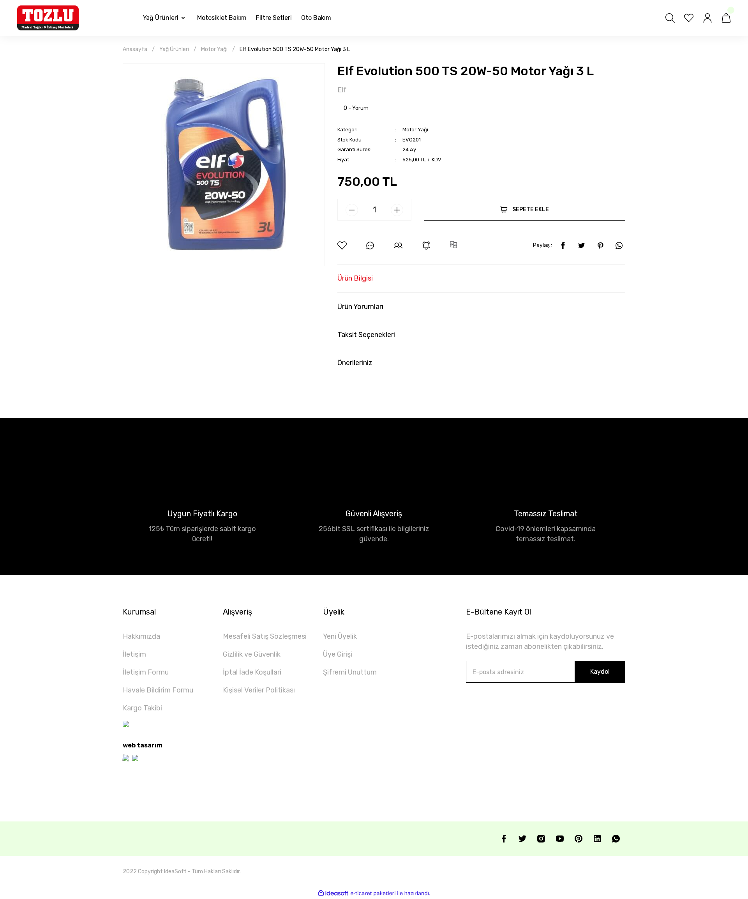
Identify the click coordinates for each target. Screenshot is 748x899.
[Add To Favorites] (342, 245)
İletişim (134, 654)
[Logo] (48, 17)
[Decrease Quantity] (352, 210)
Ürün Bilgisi (355, 278)
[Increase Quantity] (397, 210)
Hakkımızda (141, 636)
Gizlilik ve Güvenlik (251, 654)
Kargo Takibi (142, 708)
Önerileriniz (354, 363)
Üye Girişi (337, 654)
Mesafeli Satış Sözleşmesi (265, 636)
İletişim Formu (146, 672)
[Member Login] (707, 18)
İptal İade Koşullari (252, 672)
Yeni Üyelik (340, 636)
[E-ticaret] (373, 893)
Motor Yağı (415, 129)
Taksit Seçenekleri (366, 334)
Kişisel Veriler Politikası (259, 690)
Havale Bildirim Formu (158, 690)
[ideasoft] (333, 893)
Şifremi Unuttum (350, 672)
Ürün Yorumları (360, 306)
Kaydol (600, 671)
